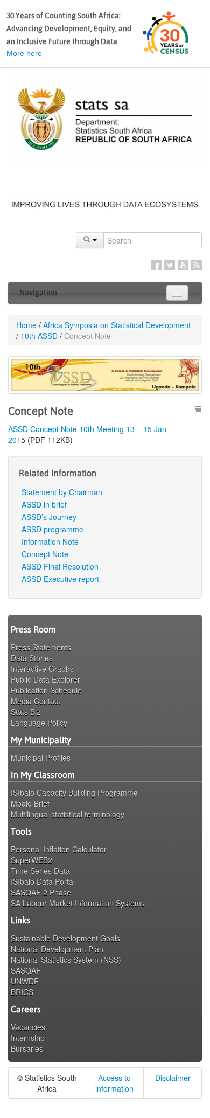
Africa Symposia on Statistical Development (117, 325)
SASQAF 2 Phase (41, 892)
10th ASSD (39, 335)
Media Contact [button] (35, 701)
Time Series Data (40, 870)
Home (26, 325)
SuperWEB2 (31, 860)
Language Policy (39, 722)
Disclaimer (173, 1077)
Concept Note (45, 553)
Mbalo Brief (30, 803)
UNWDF (25, 981)
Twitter (169, 265)
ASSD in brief (44, 504)
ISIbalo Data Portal (43, 881)
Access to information (114, 1083)
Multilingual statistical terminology (67, 814)
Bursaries (27, 1048)
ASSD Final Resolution (60, 566)
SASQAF (26, 970)
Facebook (156, 265)
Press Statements (41, 647)
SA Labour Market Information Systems (78, 903)
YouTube (183, 265)
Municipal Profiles (41, 757)
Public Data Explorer (45, 679)
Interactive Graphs (42, 668)
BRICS (22, 992)
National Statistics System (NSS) (66, 959)
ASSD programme (52, 529)
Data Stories (32, 657)
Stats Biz (25, 711)
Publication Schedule (46, 690)
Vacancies (28, 1027)
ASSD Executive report (60, 578)
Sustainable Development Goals (65, 938)
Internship (28, 1037)
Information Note (50, 541)
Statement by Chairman (62, 492)
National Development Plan (57, 948)
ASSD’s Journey (49, 516)
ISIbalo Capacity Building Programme (74, 792)
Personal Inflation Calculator (59, 849)
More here (24, 53)
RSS (196, 265)
